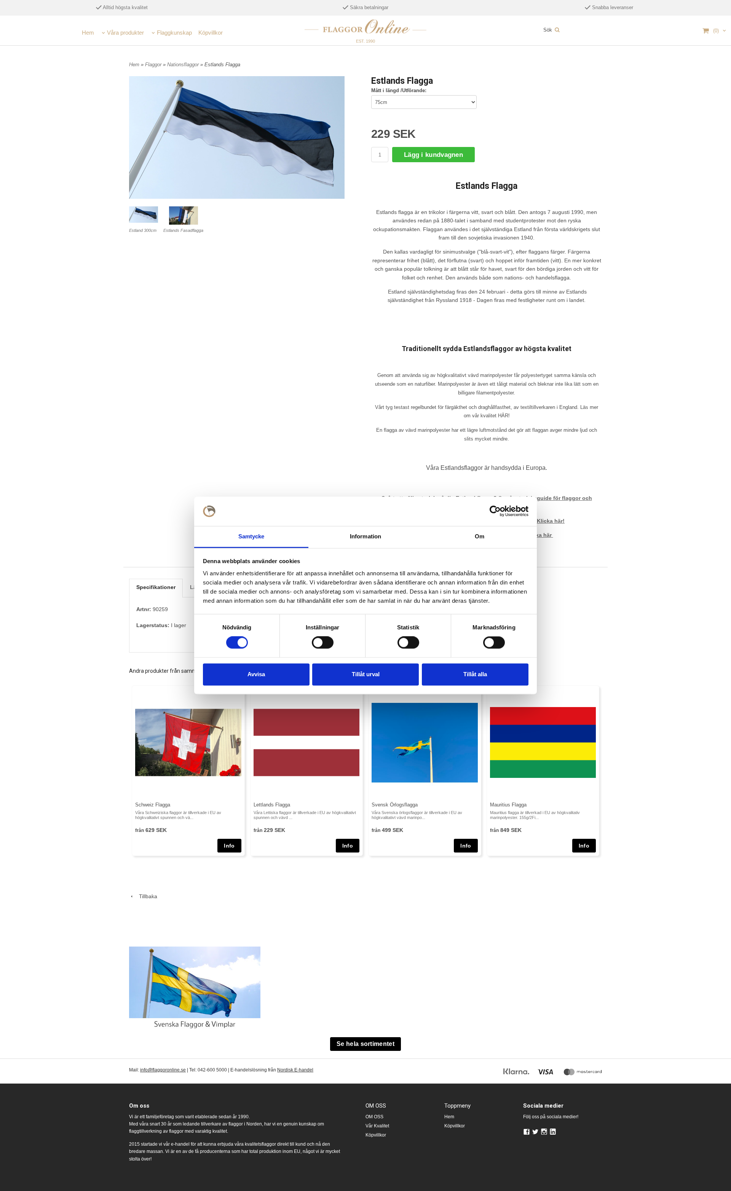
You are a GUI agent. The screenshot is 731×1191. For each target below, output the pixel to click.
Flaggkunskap (174, 32)
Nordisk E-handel (295, 1070)
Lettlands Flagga (272, 805)
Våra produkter (125, 32)
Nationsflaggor (183, 64)
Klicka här (539, 535)
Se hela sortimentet (365, 1044)
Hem (88, 32)
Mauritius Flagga (508, 805)
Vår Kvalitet (377, 1126)
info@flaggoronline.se (163, 1070)
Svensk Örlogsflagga (395, 805)
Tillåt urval (366, 674)
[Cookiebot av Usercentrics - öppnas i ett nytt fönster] (495, 511)
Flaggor (154, 64)
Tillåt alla (475, 674)
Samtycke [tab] (251, 536)
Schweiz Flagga (152, 805)
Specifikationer (156, 587)
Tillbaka (145, 896)
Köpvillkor (210, 32)
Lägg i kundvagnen (433, 154)
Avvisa (256, 674)
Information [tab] (365, 536)
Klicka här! (551, 521)
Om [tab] (479, 536)
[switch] (323, 643)
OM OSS (374, 1116)
